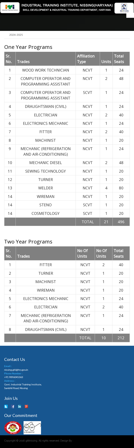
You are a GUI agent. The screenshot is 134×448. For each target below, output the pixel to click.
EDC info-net (83, 440)
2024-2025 (16, 34)
